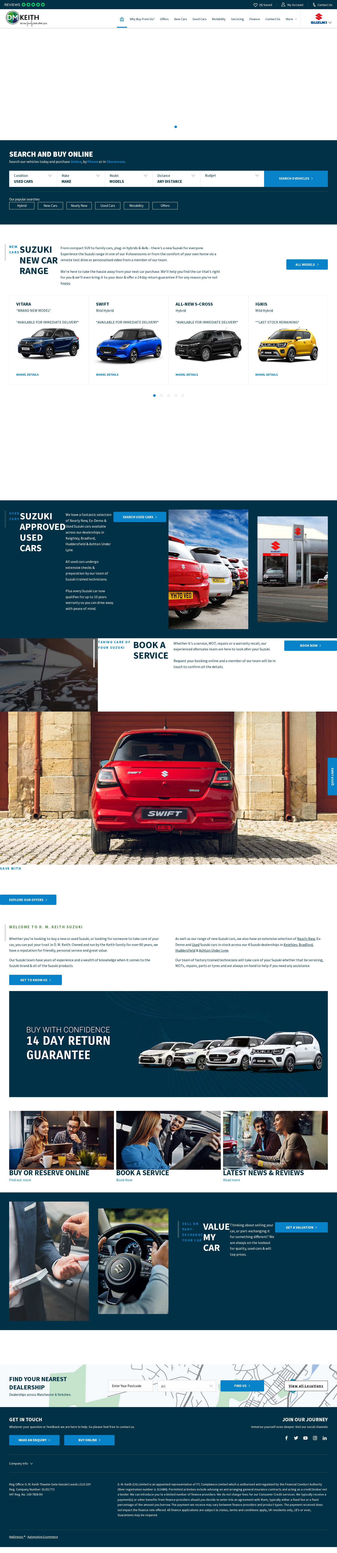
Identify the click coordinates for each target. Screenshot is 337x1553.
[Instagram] (315, 1438)
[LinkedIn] (325, 1438)
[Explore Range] (208, 569)
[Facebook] (286, 1438)
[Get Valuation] (49, 1261)
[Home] (122, 18)
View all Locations (306, 1386)
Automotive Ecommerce (43, 1537)
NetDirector (16, 1537)
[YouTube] (305, 1438)
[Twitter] (296, 1438)
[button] (33, 179)
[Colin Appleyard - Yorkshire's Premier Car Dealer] (26, 18)
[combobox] (186, 1386)
